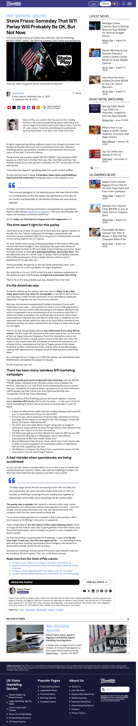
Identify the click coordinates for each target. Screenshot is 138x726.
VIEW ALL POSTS (95, 582)
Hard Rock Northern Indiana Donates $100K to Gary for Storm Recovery (115, 82)
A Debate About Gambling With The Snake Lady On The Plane (42, 571)
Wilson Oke (107, 40)
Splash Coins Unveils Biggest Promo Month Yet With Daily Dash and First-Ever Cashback (115, 186)
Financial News (47, 694)
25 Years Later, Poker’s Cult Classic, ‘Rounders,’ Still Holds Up (41, 562)
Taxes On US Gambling (20, 714)
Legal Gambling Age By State (20, 702)
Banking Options (48, 698)
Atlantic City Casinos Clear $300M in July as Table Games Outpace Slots (115, 210)
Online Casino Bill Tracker (17, 709)
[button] (129, 3)
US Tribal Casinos (17, 721)
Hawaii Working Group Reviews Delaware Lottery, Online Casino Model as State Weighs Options (115, 57)
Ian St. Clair (107, 67)
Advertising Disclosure (83, 705)
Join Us (105, 4)
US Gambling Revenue (20, 718)
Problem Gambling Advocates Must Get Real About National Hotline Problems (45, 567)
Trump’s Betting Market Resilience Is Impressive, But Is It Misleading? (45, 573)
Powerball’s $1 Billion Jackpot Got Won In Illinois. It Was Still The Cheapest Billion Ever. (114, 234)
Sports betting (23, 15)
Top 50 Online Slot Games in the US (112, 153)
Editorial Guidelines (81, 701)
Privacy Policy (78, 713)
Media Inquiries (79, 698)
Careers (75, 709)
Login (93, 4)
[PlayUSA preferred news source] (52, 107)
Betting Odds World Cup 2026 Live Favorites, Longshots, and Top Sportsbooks (114, 111)
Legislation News (48, 690)
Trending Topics (48, 701)
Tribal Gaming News (50, 686)
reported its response (38, 211)
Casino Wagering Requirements (17, 696)
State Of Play (39, 15)
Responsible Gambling (83, 694)
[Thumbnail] (25, 639)
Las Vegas (60, 610)
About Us (76, 686)
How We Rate (78, 690)
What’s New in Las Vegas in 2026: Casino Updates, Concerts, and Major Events (115, 132)
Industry (51, 610)
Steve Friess (18, 93)
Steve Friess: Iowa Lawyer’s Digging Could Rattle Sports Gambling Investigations (60, 637)
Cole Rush (107, 159)
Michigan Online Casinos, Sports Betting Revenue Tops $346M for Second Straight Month (115, 30)
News (10, 15)
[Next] (128, 619)
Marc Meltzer (108, 141)
